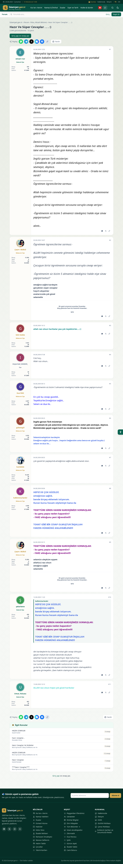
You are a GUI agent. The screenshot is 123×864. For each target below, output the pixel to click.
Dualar (38, 820)
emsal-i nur (20, 59)
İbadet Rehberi (42, 833)
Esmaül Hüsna (41, 823)
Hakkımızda (101, 2)
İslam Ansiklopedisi (74, 830)
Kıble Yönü (40, 830)
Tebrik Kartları (41, 850)
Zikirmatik (71, 833)
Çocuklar (39, 847)
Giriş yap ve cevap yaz (20, 36)
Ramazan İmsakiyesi (44, 837)
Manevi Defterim (42, 840)
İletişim (109, 2)
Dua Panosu (71, 837)
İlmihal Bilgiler (73, 820)
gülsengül (20, 427)
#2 (110, 240)
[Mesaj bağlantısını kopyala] (109, 231)
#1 (110, 49)
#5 (110, 384)
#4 (110, 355)
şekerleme (20, 606)
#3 (110, 326)
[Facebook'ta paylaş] (42, 41)
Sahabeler (71, 816)
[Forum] (105, 8)
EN (119, 2)
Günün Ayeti (72, 843)
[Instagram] (14, 829)
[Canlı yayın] (100, 7)
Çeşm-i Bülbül (20, 249)
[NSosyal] (20, 829)
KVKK (100, 820)
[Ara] (112, 7)
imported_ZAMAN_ (20, 364)
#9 (110, 542)
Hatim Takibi (41, 843)
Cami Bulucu (72, 850)
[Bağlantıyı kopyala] (47, 41)
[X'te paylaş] (31, 41)
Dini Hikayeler (72, 823)
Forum (4, 14)
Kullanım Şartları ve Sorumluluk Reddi (105, 831)
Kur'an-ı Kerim (41, 813)
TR (115, 2)
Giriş (108, 14)
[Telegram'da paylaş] (26, 41)
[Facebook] (4, 829)
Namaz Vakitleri (42, 816)
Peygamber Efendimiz (75, 813)
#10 (109, 597)
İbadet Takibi (72, 847)
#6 (110, 418)
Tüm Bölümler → (73, 827)
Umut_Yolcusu (20, 693)
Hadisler (39, 827)
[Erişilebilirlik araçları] (120, 432)
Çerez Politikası (104, 827)
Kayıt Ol (116, 14)
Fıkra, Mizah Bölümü (38, 22)
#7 (110, 458)
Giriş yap (56, 776)
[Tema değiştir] (117, 7)
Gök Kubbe (20, 335)
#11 (109, 684)
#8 (110, 488)
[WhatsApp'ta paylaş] (21, 41)
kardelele (20, 467)
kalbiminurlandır (20, 498)
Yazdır (57, 41)
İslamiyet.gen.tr (16, 22)
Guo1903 (20, 393)
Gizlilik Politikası (104, 823)
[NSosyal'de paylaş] (37, 41)
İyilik (69, 840)
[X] (9, 829)
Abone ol (115, 795)
